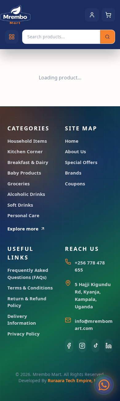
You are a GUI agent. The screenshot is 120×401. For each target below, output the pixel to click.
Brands (73, 173)
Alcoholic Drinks (26, 194)
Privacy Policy (23, 334)
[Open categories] (11, 37)
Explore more (22, 229)
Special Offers (81, 162)
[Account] (92, 15)
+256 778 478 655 (90, 266)
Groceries (18, 183)
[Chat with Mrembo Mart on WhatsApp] (104, 385)
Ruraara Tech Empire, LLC (75, 380)
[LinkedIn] (108, 345)
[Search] (107, 37)
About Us (75, 151)
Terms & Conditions (30, 288)
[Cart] (108, 15)
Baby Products (24, 173)
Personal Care (23, 215)
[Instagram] (82, 345)
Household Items (27, 141)
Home (71, 141)
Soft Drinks (20, 205)
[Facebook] (69, 345)
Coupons (75, 183)
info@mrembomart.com (94, 324)
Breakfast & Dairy (27, 162)
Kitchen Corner (25, 151)
